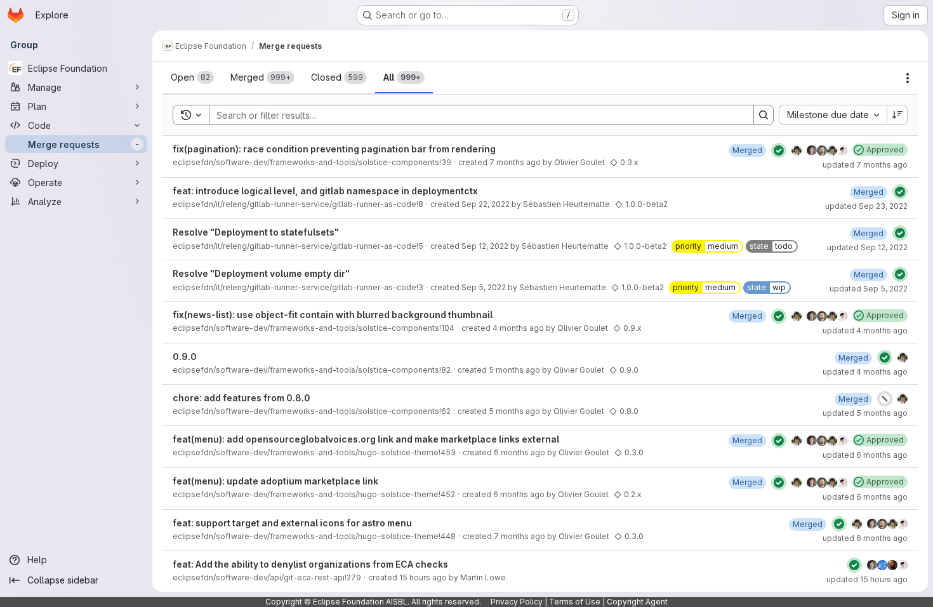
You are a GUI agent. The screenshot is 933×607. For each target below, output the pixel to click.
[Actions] (907, 78)
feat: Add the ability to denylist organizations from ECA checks (310, 564)
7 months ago (515, 162)
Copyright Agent (637, 601)
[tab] (192, 77)
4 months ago (518, 328)
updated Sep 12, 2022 (867, 247)
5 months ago (514, 370)
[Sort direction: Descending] (897, 115)
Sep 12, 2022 (484, 246)
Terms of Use (574, 601)
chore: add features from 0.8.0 (241, 397)
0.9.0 (185, 356)
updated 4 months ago (865, 330)
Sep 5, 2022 (483, 287)
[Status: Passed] (778, 150)
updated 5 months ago (865, 413)
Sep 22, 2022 (485, 204)
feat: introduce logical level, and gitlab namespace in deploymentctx (325, 190)
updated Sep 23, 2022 (866, 206)
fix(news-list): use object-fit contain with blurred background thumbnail (333, 314)
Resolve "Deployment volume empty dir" (261, 273)
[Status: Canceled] (884, 398)
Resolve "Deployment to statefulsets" (256, 232)
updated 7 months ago (865, 165)
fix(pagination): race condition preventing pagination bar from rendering (334, 148)
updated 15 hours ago (867, 579)
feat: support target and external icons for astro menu (292, 522)
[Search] (763, 115)
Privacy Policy (517, 601)
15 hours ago (423, 577)
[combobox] (833, 115)
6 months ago (519, 452)
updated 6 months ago (865, 455)
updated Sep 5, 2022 (869, 288)
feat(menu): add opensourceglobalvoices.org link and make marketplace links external (366, 439)
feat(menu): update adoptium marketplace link (275, 481)
